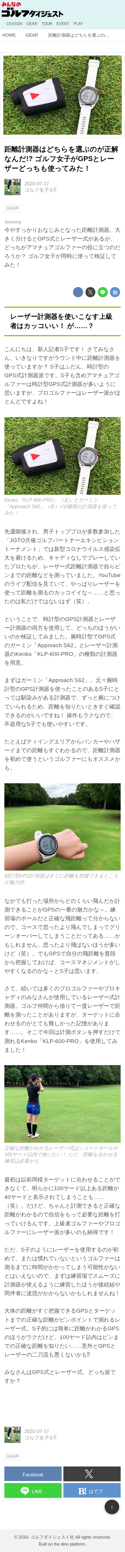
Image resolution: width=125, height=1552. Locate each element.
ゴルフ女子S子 (40, 190)
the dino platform (69, 1544)
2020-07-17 (36, 183)
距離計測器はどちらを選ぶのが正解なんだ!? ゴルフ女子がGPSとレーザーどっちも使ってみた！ (61, 158)
